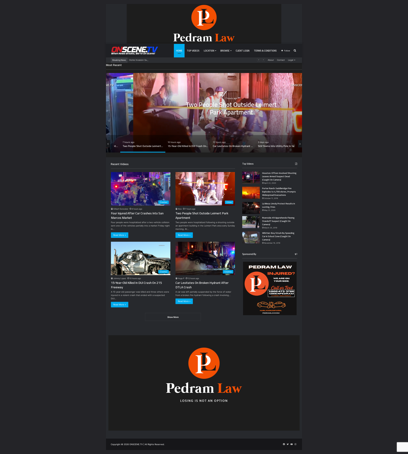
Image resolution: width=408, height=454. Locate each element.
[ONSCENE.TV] (135, 51)
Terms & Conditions (265, 50)
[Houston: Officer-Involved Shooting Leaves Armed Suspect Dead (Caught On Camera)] (251, 177)
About (271, 60)
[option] (204, 112)
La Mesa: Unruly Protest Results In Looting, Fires (278, 205)
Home (179, 50)
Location (209, 50)
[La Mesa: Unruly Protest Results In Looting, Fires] (251, 208)
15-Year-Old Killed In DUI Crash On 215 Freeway (136, 285)
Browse (224, 50)
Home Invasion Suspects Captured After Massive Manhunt (158, 60)
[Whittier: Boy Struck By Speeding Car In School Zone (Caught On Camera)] (251, 237)
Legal (290, 60)
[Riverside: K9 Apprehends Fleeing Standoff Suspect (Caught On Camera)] (251, 222)
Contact (281, 60)
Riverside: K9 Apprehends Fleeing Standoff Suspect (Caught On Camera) (278, 221)
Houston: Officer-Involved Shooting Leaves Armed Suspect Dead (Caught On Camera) (279, 176)
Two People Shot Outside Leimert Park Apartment (204, 108)
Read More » (119, 235)
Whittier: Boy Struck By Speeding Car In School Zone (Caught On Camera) (278, 236)
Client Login (242, 50)
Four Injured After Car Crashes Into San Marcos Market (137, 215)
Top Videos (193, 50)
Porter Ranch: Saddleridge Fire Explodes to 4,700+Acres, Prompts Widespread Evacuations (279, 191)
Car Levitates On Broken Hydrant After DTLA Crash (202, 285)
